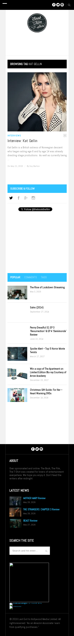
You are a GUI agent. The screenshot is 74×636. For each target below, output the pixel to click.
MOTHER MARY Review (34, 498)
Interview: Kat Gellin (22, 140)
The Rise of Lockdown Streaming (47, 287)
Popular (15, 277)
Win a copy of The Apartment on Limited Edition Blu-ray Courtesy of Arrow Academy (48, 372)
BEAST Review (30, 520)
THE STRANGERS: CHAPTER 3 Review (41, 509)
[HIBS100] (15, 606)
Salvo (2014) (37, 307)
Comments (30, 277)
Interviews (14, 135)
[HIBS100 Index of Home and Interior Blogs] (25, 602)
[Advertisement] (37, 242)
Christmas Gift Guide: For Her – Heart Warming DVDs (46, 391)
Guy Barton (34, 166)
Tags (44, 277)
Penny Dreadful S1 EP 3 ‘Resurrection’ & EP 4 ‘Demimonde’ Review (48, 331)
